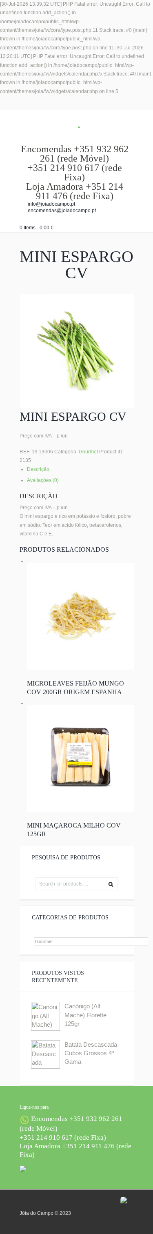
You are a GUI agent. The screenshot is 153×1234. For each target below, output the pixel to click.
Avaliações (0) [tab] (43, 480)
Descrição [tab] (38, 469)
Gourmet (88, 452)
